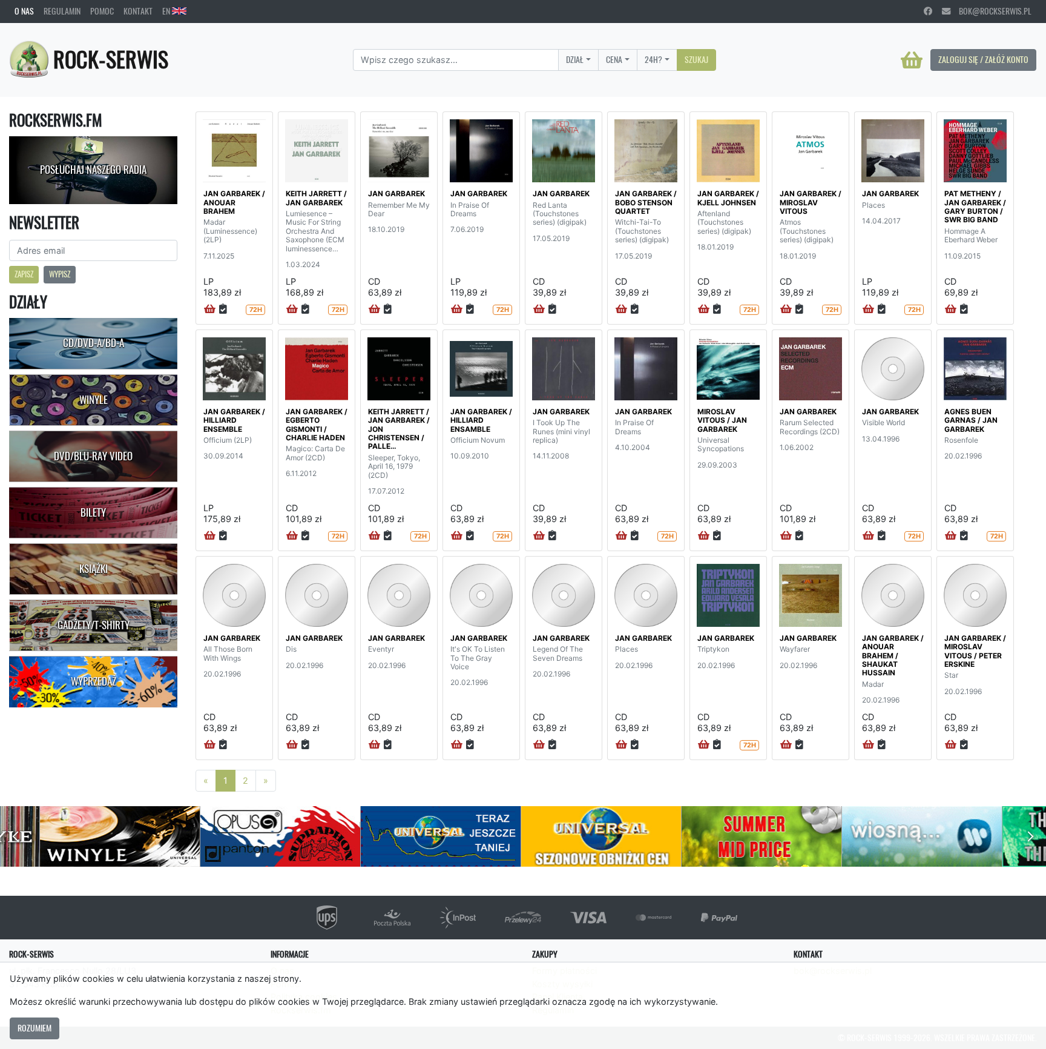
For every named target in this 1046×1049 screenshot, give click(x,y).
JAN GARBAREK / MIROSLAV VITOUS (810, 202)
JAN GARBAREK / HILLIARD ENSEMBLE (234, 420)
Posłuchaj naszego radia (93, 169)
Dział (575, 59)
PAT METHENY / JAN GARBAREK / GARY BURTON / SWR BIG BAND (975, 206)
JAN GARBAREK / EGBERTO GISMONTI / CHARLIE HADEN (316, 424)
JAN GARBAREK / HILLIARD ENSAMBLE (481, 420)
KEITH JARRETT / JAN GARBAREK (316, 198)
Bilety (93, 512)
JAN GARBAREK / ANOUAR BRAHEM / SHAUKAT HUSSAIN (893, 656)
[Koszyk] (911, 60)
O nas (24, 11)
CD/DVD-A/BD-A (93, 343)
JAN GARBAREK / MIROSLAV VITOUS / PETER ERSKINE (975, 651)
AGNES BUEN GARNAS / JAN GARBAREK (971, 420)
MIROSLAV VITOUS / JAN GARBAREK (722, 420)
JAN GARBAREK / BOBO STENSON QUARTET (646, 202)
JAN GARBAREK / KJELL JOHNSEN (728, 198)
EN (167, 11)
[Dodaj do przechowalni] (223, 309)
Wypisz (59, 274)
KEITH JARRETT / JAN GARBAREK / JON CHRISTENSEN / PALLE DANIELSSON (399, 433)
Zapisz (24, 274)
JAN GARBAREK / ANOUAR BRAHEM (234, 202)
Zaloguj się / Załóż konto (983, 59)
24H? (653, 59)
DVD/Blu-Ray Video (93, 456)
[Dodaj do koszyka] (209, 309)
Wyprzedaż (93, 681)
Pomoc (102, 11)
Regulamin (62, 11)
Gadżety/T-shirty (94, 625)
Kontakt (138, 11)
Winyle (93, 399)
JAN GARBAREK (396, 193)
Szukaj (696, 59)
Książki (93, 568)
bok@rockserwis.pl (990, 11)
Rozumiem (34, 1028)
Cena (614, 59)
